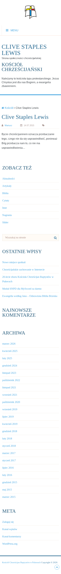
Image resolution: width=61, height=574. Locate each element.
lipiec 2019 (8, 416)
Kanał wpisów (9, 529)
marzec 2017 (8, 453)
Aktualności (8, 178)
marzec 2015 (8, 497)
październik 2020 (11, 402)
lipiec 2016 (8, 467)
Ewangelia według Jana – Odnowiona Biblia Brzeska (29, 296)
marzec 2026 (8, 343)
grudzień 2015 (9, 482)
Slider (5, 222)
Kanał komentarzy (11, 536)
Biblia (5, 193)
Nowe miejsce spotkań (14, 262)
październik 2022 (11, 380)
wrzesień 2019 (9, 409)
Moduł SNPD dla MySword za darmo (21, 288)
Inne (4, 207)
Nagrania (7, 215)
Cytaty (5, 200)
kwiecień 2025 (9, 351)
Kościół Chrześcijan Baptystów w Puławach (21, 562)
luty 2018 (7, 438)
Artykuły (7, 186)
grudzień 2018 (9, 431)
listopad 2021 (9, 387)
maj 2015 (7, 489)
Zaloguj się (8, 521)
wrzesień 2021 (9, 394)
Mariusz (8, 125)
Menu (14, 30)
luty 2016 (7, 475)
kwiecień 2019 (9, 424)
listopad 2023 (9, 372)
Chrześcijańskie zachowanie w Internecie (23, 269)
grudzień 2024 (9, 365)
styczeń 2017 (9, 460)
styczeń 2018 (9, 445)
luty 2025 (7, 358)
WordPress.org (9, 543)
